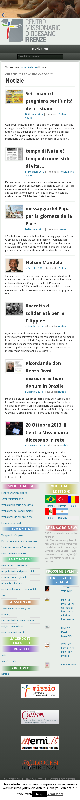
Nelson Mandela (44, 262)
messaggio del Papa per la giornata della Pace (49, 216)
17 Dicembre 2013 (34, 171)
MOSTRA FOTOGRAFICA (14, 565)
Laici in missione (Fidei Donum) (17, 620)
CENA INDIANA (68, 664)
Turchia (62, 506)
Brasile (51, 506)
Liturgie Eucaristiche (12, 523)
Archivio (32, 67)
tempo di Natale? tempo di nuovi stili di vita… (47, 158)
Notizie (28, 117)
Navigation (40, 48)
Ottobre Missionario (12, 499)
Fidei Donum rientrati (12, 632)
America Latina (9, 661)
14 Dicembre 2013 (34, 229)
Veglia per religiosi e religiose (16, 517)
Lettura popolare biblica (14, 493)
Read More (55, 794)
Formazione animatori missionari (19, 541)
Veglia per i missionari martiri (17, 511)
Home (23, 67)
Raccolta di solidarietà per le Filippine (45, 313)
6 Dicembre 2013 (35, 268)
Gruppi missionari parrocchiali (17, 571)
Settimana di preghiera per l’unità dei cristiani (49, 101)
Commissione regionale (14, 577)
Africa (4, 655)
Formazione (20, 529)
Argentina (62, 517)
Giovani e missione (11, 583)
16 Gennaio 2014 (34, 114)
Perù (50, 517)
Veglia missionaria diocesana (17, 505)
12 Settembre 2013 (35, 445)
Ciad (73, 506)
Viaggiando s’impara (12, 535)
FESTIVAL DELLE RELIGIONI (66, 632)
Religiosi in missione (12, 626)
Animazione (20, 559)
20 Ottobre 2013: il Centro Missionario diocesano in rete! (47, 432)
